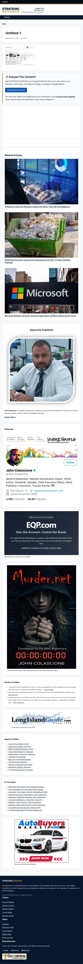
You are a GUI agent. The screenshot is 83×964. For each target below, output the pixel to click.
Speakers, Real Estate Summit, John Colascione (26, 805)
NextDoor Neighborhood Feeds (20, 765)
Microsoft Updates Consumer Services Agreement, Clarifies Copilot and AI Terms (40, 316)
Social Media (7, 912)
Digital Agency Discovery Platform (21, 754)
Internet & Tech (8, 906)
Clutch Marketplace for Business (20, 752)
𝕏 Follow (5, 950)
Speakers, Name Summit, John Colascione (24, 802)
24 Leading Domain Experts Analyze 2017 (24, 808)
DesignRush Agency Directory (19, 747)
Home (4, 24)
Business (5, 924)
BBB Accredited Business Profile (20, 749)
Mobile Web (6, 934)
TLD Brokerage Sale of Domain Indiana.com (25, 810)
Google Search (8, 909)
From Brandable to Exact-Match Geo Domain (25, 789)
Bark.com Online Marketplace (19, 759)
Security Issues (8, 916)
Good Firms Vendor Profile (18, 744)
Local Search (7, 931)
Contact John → (10, 417)
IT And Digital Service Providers (20, 770)
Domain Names (8, 902)
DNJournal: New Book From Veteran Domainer (26, 787)
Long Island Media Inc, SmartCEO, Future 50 (25, 800)
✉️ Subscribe (25, 950)
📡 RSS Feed (15, 950)
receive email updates (65, 97)
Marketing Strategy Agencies (19, 767)
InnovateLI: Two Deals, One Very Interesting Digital (27, 792)
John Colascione (18, 702)
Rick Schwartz (13, 695)
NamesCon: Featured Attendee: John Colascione (26, 797)
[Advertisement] (41, 122)
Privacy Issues (7, 938)
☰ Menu (5, 2)
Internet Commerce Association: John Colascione (27, 795)
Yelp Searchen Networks (17, 762)
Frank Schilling (48, 689)
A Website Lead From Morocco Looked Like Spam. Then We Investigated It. (37, 207)
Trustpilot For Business (17, 757)
